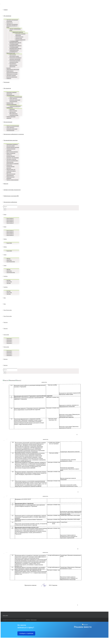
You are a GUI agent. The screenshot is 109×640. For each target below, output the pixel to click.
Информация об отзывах (12, 74)
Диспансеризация (19, 36)
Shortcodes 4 (9, 343)
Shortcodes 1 (9, 338)
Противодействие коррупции (10, 140)
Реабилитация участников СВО (11, 196)
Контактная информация (12, 77)
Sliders (5, 239)
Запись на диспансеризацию (15, 97)
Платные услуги (18, 38)
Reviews (6, 359)
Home (5, 214)
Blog (5, 297)
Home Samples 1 (10, 218)
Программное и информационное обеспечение (13, 65)
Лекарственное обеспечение (13, 69)
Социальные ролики (13, 115)
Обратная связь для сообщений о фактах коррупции (11, 171)
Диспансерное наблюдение (10, 202)
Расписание (6, 82)
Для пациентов (7, 88)
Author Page (9, 260)
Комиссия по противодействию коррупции (10, 166)
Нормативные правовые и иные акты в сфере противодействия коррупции (13, 146)
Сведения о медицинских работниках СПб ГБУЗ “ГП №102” (12, 26)
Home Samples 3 (10, 221)
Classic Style (9, 281)
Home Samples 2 (10, 220)
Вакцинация (12, 109)
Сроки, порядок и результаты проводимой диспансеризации (14, 100)
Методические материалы (12, 151)
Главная (6, 9)
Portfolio (6, 276)
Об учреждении (7, 15)
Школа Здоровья (13, 110)
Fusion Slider (9, 243)
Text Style (9, 283)
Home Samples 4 (10, 223)
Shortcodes (6, 334)
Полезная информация (20, 39)
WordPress (28, 619)
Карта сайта (5, 615)
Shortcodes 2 (9, 340)
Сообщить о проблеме (26, 633)
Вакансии (9, 68)
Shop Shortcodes (8, 310)
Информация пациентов (17, 32)
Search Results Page (11, 261)
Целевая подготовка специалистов (12, 189)
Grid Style (9, 280)
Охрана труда (10, 22)
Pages (5, 254)
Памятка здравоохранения (12, 179)
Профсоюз (9, 78)
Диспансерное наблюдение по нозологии (14, 134)
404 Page (8, 258)
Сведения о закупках (11, 75)
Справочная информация (15, 106)
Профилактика (10, 107)
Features (6, 322)
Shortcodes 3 (9, 341)
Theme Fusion (33, 619)
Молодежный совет (11, 53)
